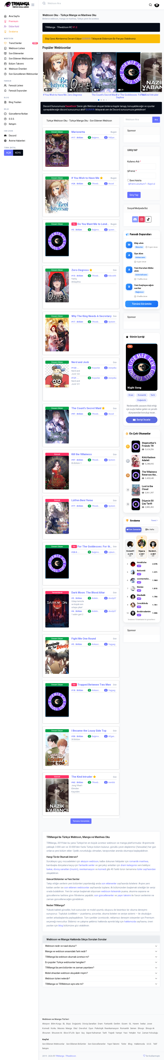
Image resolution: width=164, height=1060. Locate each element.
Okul (75, 1028)
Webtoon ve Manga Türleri (55, 1019)
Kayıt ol (151, 184)
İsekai (49, 869)
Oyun (91, 1028)
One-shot (83, 1028)
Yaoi (125, 1033)
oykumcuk (112, 552)
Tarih (104, 1033)
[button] (150, 4)
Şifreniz (132, 171)
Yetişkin (132, 1033)
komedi (102, 869)
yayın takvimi (124, 895)
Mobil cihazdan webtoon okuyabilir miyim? (66, 973)
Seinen (133, 1028)
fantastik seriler (87, 865)
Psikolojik (99, 1028)
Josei (149, 1023)
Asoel (111, 183)
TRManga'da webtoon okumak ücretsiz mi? (67, 957)
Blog (130, 1044)
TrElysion (112, 137)
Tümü (153, 520)
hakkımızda (130, 921)
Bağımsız (95, 137)
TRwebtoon (96, 183)
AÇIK (8, 152)
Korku (53, 1028)
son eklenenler (109, 883)
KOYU (18, 152)
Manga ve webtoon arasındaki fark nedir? (66, 951)
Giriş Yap (134, 195)
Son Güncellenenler (97, 1044)
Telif (155, 1044)
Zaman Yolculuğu (150, 1033)
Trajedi (111, 1033)
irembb (111, 782)
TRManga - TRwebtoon (65, 1056)
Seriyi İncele (143, 419)
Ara (156, 119)
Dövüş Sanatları (89, 1023)
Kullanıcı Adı (134, 161)
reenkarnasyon (87, 869)
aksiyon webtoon (89, 861)
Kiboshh (112, 276)
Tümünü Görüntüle (81, 821)
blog (60, 925)
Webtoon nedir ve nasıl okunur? (61, 946)
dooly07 (112, 598)
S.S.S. (149, 1044)
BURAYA (86, 38)
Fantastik (108, 1023)
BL (64, 1023)
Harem (136, 1023)
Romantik (124, 1028)
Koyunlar (96, 368)
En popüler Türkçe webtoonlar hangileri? (65, 962)
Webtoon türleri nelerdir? (57, 978)
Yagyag (111, 644)
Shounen (46, 1033)
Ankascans (96, 644)
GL (130, 1023)
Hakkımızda (139, 1044)
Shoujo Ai (150, 1028)
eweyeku (112, 368)
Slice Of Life (69, 1033)
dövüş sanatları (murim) (65, 869)
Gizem (124, 1023)
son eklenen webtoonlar (76, 887)
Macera (60, 1028)
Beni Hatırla (135, 180)
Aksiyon (46, 1023)
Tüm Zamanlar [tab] (134, 529)
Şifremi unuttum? (137, 184)
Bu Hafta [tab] (150, 529)
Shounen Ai (57, 1033)
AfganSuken (112, 736)
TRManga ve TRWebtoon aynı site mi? (64, 984)
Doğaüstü (76, 1023)
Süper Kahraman (93, 1033)
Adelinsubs (96, 598)
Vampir (119, 1033)
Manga (69, 1028)
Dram (100, 1023)
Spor (78, 1033)
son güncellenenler (104, 895)
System (111, 322)
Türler (123, 1044)
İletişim (45, 1048)
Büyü (68, 1023)
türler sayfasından (146, 869)
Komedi (45, 1028)
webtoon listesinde (111, 891)
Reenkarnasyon (112, 1028)
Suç (83, 1033)
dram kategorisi (129, 865)
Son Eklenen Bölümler (76, 1044)
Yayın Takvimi (113, 1044)
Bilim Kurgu (56, 1023)
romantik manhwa (138, 861)
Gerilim (117, 1023)
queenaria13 (112, 229)
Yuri (139, 1033)
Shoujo (141, 1028)
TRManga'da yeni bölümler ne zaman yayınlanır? (69, 967)
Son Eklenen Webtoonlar (53, 1044)
